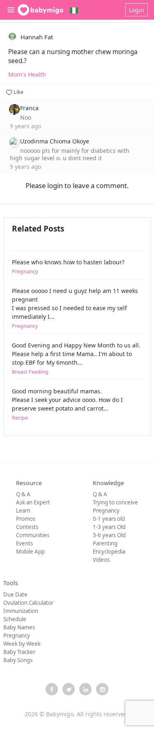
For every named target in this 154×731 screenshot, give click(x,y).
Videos (101, 559)
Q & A (23, 494)
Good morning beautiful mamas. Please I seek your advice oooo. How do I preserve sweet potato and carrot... (67, 404)
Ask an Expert (33, 502)
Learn (23, 510)
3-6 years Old (109, 535)
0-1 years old (109, 518)
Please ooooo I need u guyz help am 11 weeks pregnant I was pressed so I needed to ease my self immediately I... (75, 308)
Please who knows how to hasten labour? (68, 266)
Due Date (15, 594)
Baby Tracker (19, 652)
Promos (25, 518)
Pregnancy (106, 510)
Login (136, 10)
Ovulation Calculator (28, 602)
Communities (32, 535)
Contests (27, 527)
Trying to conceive (115, 502)
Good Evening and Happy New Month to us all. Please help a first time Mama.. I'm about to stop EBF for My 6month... (76, 358)
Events (24, 543)
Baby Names (19, 627)
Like (17, 92)
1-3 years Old (109, 527)
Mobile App (30, 551)
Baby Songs (17, 660)
